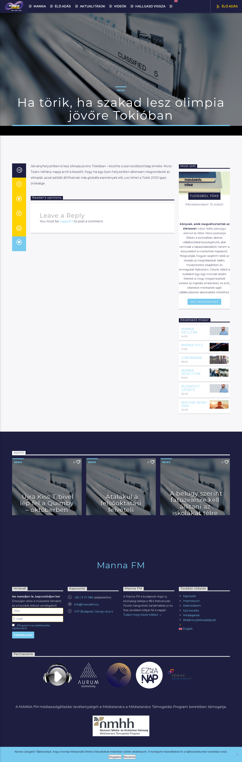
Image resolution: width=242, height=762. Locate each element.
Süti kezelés (191, 610)
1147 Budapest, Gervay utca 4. (93, 611)
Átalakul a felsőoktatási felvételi (121, 503)
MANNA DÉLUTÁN (189, 330)
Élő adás (63, 6)
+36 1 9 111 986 (83, 597)
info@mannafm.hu (86, 604)
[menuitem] (176, 1)
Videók (120, 6)
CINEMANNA (191, 358)
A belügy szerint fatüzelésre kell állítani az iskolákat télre (196, 503)
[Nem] (237, 754)
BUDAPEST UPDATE (190, 388)
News (121, 90)
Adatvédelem (192, 605)
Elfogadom (115, 756)
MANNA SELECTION (191, 372)
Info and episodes (204, 301)
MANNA (40, 6)
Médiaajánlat (191, 615)
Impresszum (191, 601)
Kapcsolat (189, 596)
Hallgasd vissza (150, 6)
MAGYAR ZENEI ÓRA (194, 404)
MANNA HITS (192, 345)
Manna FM (121, 565)
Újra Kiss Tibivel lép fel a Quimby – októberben (47, 503)
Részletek (129, 756)
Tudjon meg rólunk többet (141, 614)
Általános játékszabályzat (199, 620)
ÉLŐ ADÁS (229, 6)
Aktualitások (92, 6)
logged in (67, 221)
